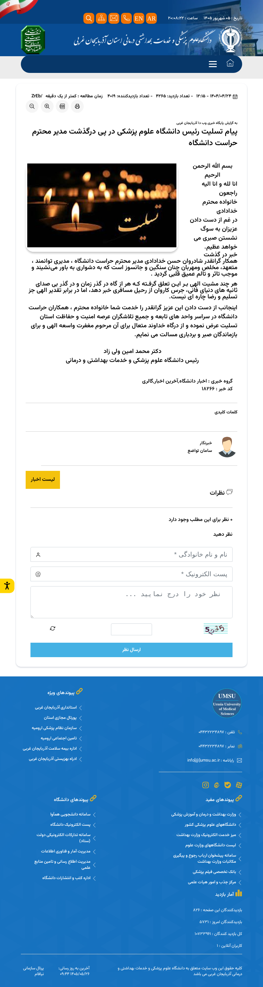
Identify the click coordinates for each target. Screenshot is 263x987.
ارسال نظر (131, 650)
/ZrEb (36, 96)
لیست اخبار (43, 480)
